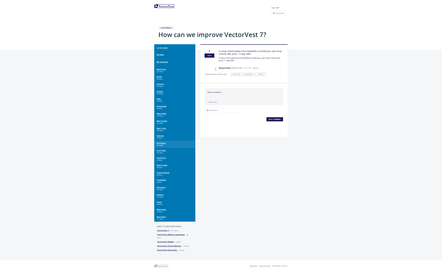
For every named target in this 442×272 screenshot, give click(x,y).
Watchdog (161, 209)
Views (159, 202)
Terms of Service (265, 266)
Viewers (160, 195)
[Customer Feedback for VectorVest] (164, 6)
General (160, 84)
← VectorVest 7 (166, 28)
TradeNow (161, 180)
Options (160, 136)
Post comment (275, 119)
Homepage (161, 106)
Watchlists (161, 217)
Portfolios (161, 143)
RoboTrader (162, 165)
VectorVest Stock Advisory (169, 246)
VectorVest (253, 266)
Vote (209, 56)
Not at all (237, 74)
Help (159, 99)
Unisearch (161, 187)
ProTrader (161, 150)
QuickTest (161, 158)
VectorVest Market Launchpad (171, 234)
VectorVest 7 (163, 230)
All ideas (160, 54)
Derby (159, 76)
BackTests (161, 69)
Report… (256, 68)
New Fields (161, 113)
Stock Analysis (163, 172)
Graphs (160, 91)
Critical (262, 74)
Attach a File (213, 102)
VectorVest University (167, 250)
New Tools (161, 128)
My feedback (162, 62)
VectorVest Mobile (165, 242)
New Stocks (162, 121)
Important (249, 74)
